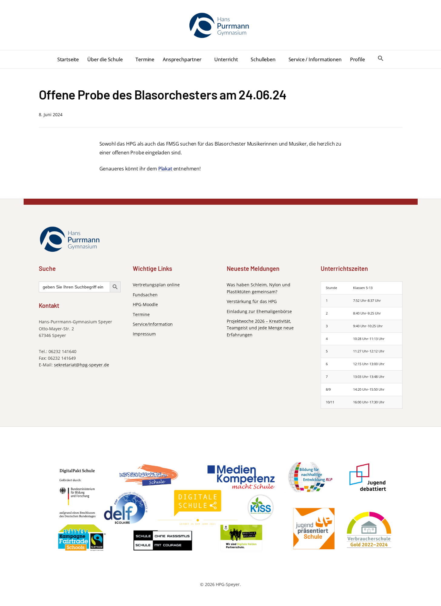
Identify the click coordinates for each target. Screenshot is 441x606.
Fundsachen (145, 294)
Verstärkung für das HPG (252, 301)
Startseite (68, 59)
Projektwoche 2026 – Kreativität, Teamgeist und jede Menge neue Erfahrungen (260, 327)
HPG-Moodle (145, 304)
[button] (381, 58)
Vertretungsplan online (156, 285)
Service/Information (153, 324)
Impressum (144, 333)
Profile (357, 59)
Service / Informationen (315, 59)
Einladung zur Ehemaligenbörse (259, 311)
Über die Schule (105, 59)
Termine (144, 59)
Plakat (165, 168)
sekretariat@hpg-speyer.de (81, 364)
